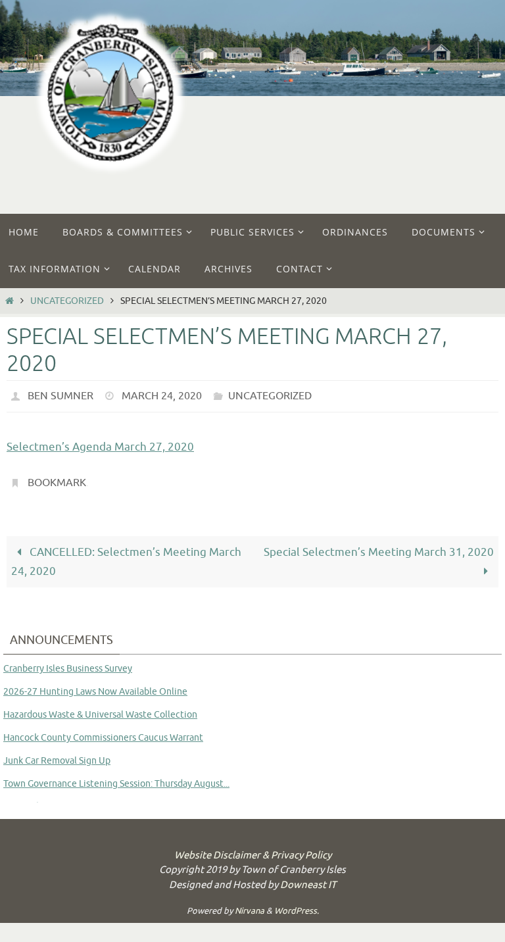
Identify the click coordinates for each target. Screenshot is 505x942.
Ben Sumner (60, 394)
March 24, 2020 (162, 394)
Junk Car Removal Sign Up (56, 752)
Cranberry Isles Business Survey (67, 660)
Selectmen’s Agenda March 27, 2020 (100, 444)
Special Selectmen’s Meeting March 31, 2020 (379, 545)
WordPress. (296, 903)
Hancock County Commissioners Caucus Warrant (103, 729)
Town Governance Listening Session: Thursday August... (116, 775)
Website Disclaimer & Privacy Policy (252, 847)
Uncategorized (67, 301)
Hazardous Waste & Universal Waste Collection (100, 706)
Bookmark (57, 478)
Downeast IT (308, 877)
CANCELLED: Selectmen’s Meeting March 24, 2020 (126, 554)
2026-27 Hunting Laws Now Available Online (95, 683)
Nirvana (249, 903)
